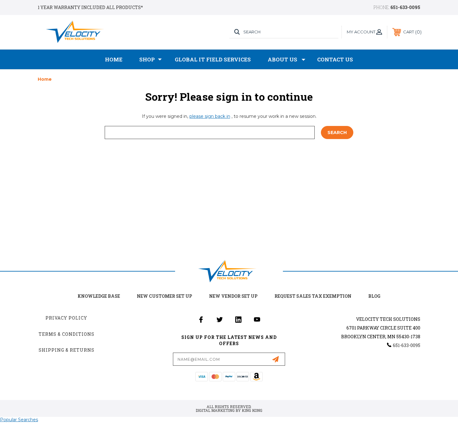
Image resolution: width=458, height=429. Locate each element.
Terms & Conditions (66, 334)
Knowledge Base (99, 296)
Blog (374, 296)
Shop (147, 59)
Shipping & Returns (66, 350)
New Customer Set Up (164, 296)
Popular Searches (19, 419)
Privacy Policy (66, 318)
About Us (282, 59)
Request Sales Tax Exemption (312, 296)
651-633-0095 (405, 7)
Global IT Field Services (213, 59)
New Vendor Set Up (233, 296)
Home (113, 59)
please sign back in (209, 116)
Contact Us (335, 59)
